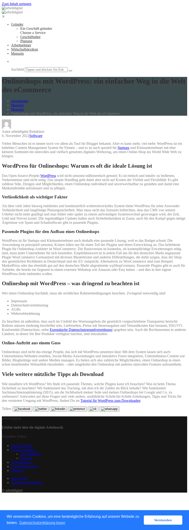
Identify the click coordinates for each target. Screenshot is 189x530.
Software (35, 136)
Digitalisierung (21, 446)
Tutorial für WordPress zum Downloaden (110, 401)
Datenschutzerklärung (27, 483)
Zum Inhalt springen (16, 4)
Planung (26, 41)
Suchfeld (17, 69)
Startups (123, 148)
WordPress (48, 176)
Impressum (19, 478)
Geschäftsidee (30, 37)
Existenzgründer (23, 450)
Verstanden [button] (163, 520)
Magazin (17, 53)
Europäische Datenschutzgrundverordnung (81, 330)
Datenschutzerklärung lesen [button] (42, 523)
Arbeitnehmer (21, 45)
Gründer (17, 24)
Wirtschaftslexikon (24, 49)
